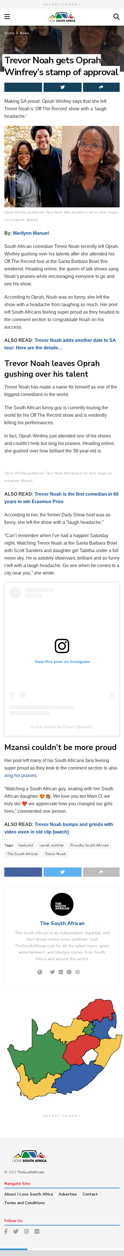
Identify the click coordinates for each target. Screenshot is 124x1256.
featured (25, 845)
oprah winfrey (52, 845)
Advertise (68, 1194)
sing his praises (20, 775)
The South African (22, 854)
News (24, 33)
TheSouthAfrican (30, 1172)
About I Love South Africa (28, 1194)
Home (9, 33)
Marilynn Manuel (31, 233)
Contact (90, 1194)
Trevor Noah (55, 854)
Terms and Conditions (24, 1203)
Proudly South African (89, 845)
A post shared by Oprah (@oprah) (62, 726)
